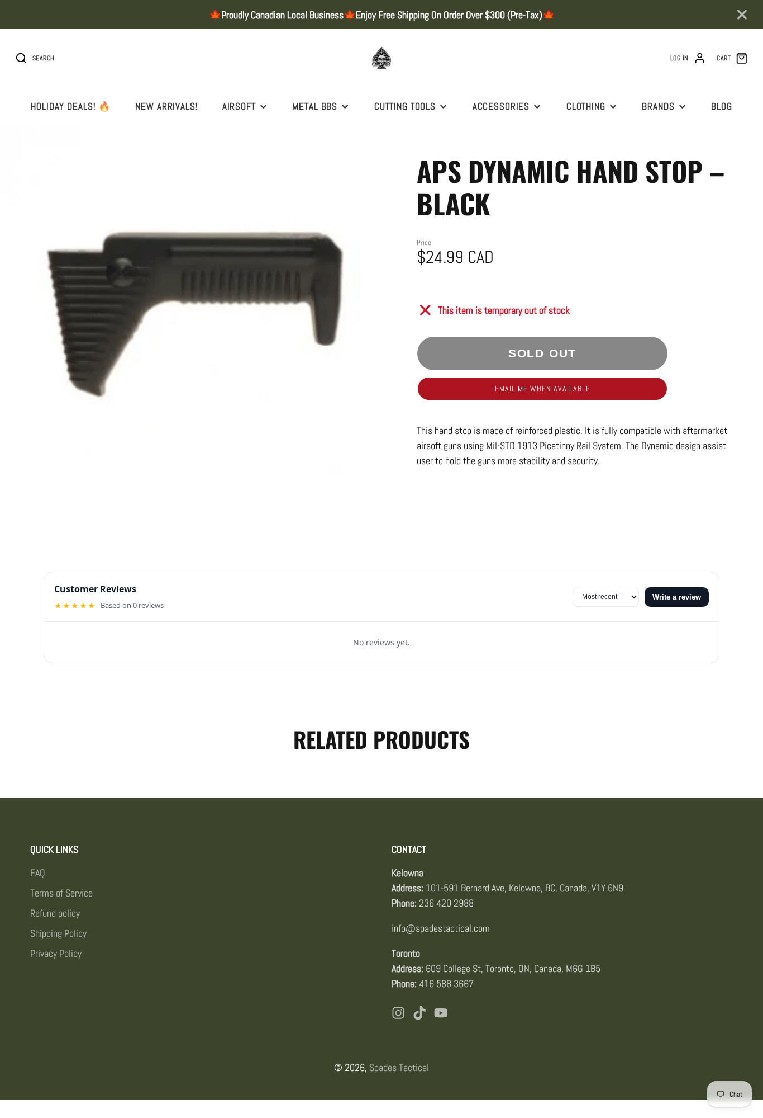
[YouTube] (440, 1013)
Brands (658, 106)
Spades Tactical (399, 1067)
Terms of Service (61, 892)
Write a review (676, 597)
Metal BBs (314, 106)
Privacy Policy (56, 953)
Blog (721, 106)
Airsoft (239, 106)
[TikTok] (419, 1013)
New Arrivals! (166, 106)
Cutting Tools (405, 106)
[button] (542, 388)
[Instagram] (398, 1013)
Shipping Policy (58, 933)
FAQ (37, 872)
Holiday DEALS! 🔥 (71, 106)
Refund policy (55, 913)
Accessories (501, 106)
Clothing (585, 106)
